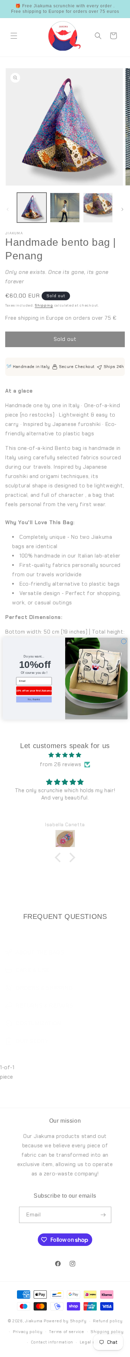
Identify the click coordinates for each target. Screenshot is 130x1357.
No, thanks (34, 699)
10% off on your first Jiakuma (34, 690)
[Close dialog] (123, 641)
